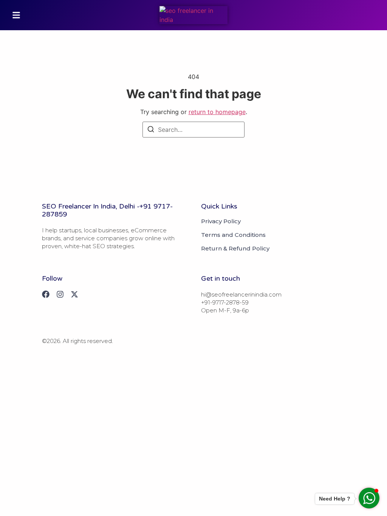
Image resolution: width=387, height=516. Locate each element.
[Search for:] (193, 129)
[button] (16, 15)
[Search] (151, 130)
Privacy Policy (221, 221)
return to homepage (217, 112)
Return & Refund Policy (235, 248)
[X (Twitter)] (74, 294)
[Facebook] (46, 294)
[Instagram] (60, 294)
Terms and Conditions (233, 235)
